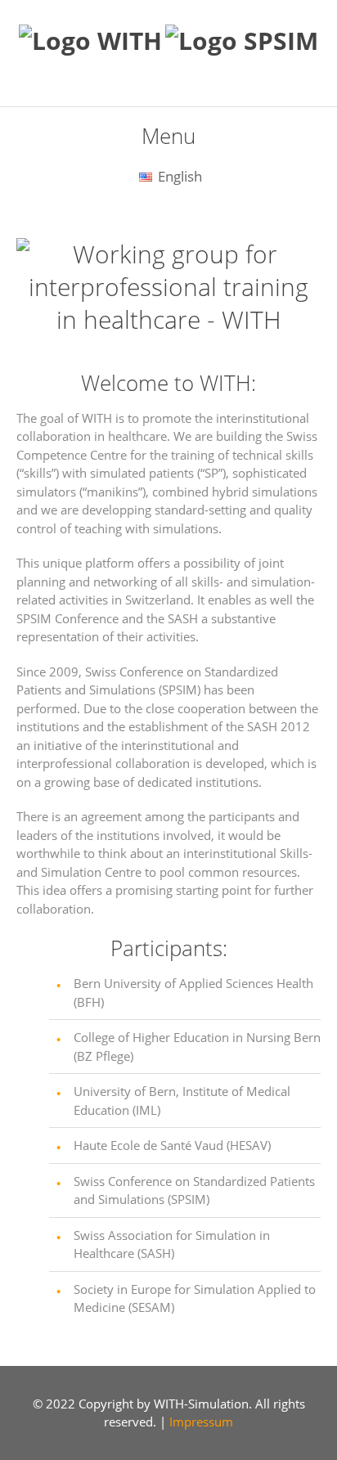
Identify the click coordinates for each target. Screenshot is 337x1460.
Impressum (201, 1421)
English (178, 176)
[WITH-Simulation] (90, 40)
